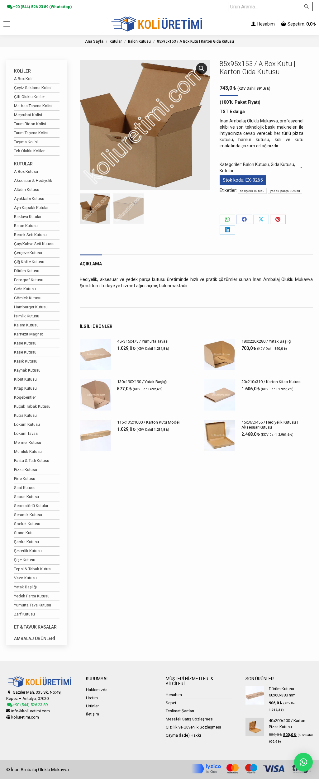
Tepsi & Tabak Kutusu (33, 569)
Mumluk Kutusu (28, 451)
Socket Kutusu (27, 523)
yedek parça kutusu (285, 190)
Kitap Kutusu (25, 388)
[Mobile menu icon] (7, 24)
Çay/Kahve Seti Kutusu (34, 243)
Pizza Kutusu (25, 469)
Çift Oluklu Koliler (29, 96)
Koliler (22, 71)
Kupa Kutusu (25, 415)
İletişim (92, 714)
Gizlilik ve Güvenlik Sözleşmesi (193, 727)
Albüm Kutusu (26, 189)
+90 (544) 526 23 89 (30, 704)
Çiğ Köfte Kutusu (29, 261)
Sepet (171, 703)
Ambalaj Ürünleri (34, 638)
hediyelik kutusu (252, 190)
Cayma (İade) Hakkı (183, 735)
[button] (201, 68)
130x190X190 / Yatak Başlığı (142, 381)
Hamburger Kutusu (31, 307)
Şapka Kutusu (26, 541)
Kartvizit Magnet (28, 334)
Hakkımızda (96, 689)
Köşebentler (25, 397)
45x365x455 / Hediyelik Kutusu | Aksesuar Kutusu (269, 425)
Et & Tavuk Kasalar (35, 627)
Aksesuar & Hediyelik (33, 180)
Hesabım (265, 23)
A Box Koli (23, 78)
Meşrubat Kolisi (28, 114)
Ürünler (92, 706)
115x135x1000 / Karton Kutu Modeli (148, 422)
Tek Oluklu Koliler (29, 151)
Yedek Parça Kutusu (32, 596)
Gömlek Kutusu (27, 298)
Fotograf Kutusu (28, 280)
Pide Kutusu (24, 478)
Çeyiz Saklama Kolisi (32, 87)
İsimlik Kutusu (26, 316)
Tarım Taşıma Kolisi (31, 133)
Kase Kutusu (25, 343)
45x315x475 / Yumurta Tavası (143, 341)
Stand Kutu (24, 532)
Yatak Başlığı (25, 587)
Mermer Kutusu (27, 442)
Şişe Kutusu (24, 560)
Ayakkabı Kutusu (29, 198)
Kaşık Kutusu (25, 361)
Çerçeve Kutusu (28, 252)
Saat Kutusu (25, 487)
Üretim (92, 698)
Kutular (227, 170)
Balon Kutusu (256, 164)
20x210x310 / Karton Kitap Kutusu (271, 381)
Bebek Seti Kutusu (30, 234)
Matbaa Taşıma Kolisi (33, 105)
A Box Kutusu (26, 171)
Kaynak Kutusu (27, 370)
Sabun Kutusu (26, 496)
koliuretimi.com (25, 717)
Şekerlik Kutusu (28, 551)
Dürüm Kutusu (26, 270)
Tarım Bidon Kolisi (30, 123)
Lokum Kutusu (27, 424)
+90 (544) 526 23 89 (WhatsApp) (42, 6)
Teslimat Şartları (180, 711)
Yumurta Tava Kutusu (32, 605)
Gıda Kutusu (282, 164)
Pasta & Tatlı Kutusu (31, 460)
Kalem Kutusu (26, 325)
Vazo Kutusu (25, 578)
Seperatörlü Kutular (31, 505)
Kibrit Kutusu (25, 379)
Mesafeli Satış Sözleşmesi (189, 719)
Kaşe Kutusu (25, 352)
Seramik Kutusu (28, 514)
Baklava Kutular (27, 216)
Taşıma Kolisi (26, 142)
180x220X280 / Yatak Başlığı (266, 341)
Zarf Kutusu (24, 614)
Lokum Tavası (26, 433)
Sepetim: (302, 23)
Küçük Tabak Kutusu (32, 406)
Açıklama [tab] (91, 263)
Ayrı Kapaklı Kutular (31, 207)
